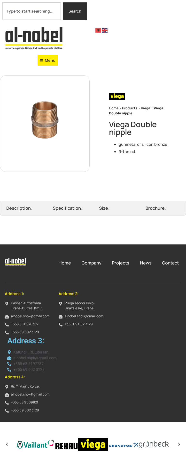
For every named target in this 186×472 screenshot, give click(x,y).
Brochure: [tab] (156, 208)
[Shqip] (98, 30)
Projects (120, 263)
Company (91, 263)
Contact (170, 263)
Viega (145, 108)
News (146, 263)
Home (113, 108)
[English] (105, 30)
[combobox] (31, 11)
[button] (7, 444)
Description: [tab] (19, 208)
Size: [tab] (104, 208)
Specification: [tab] (67, 208)
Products (129, 108)
